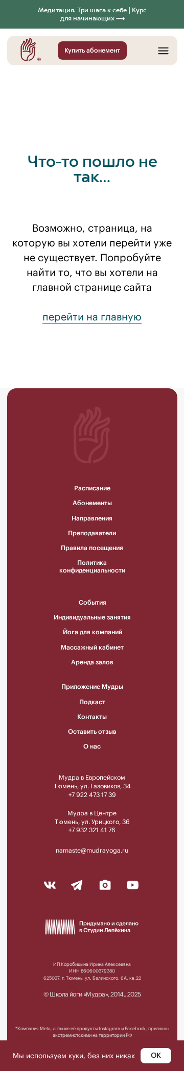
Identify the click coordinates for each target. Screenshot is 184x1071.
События (92, 602)
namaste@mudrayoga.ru (92, 850)
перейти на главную (92, 316)
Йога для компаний (92, 632)
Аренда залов (92, 662)
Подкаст (92, 702)
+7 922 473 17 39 (92, 795)
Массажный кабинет (92, 647)
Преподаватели (92, 533)
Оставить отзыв (92, 731)
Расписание (92, 488)
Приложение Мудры (92, 686)
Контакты (92, 716)
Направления (92, 518)
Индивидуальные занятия (92, 617)
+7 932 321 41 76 (92, 830)
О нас (92, 746)
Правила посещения (92, 548)
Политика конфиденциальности (92, 566)
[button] (163, 51)
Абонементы (92, 503)
